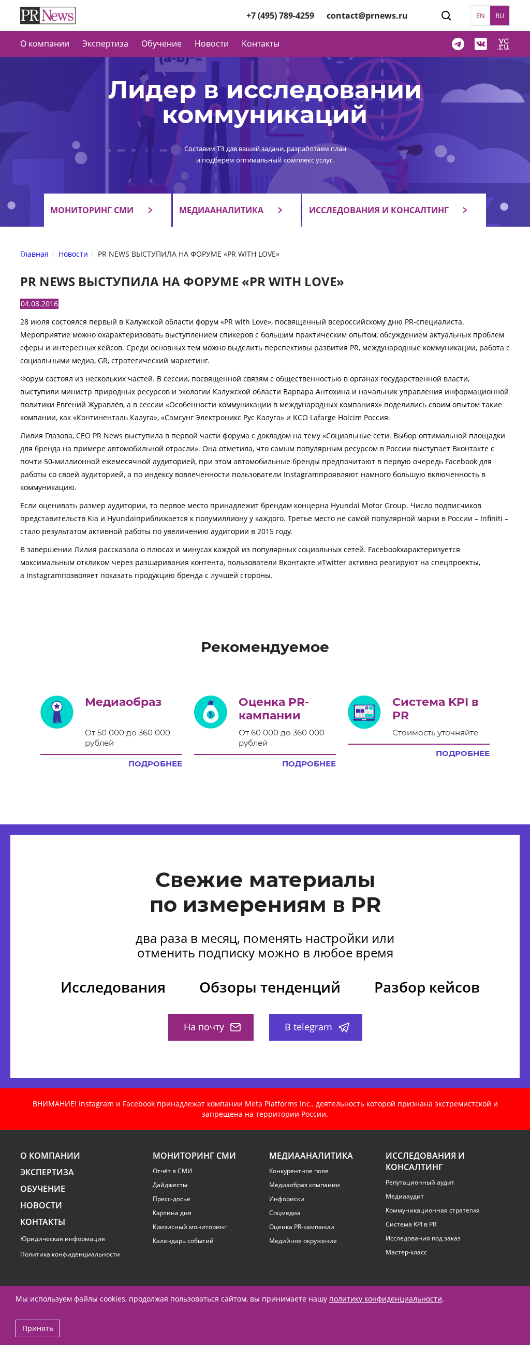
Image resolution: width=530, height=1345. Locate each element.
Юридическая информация (62, 1238)
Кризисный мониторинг (190, 1227)
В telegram (308, 1027)
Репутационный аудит (420, 1182)
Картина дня (172, 1213)
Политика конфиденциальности (70, 1254)
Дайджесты (170, 1185)
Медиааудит (405, 1196)
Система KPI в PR (411, 1224)
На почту (204, 1027)
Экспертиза (47, 1172)
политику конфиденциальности (385, 1299)
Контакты (260, 43)
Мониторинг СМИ (92, 210)
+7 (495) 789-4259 (280, 15)
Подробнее (155, 763)
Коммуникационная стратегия (433, 1210)
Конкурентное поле (299, 1171)
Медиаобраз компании (304, 1185)
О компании (44, 43)
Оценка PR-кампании (301, 1227)
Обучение (161, 43)
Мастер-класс (406, 1252)
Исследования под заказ (423, 1238)
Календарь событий (183, 1241)
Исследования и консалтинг (379, 210)
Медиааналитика (221, 210)
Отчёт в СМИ (172, 1171)
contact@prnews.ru (367, 15)
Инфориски (286, 1199)
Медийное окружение (303, 1241)
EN (480, 15)
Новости (212, 43)
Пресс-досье (171, 1199)
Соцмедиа (285, 1213)
